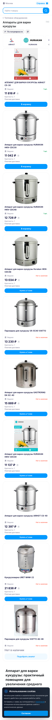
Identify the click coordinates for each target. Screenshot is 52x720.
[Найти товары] (46, 10)
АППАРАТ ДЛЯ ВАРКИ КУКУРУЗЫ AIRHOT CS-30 (25, 83)
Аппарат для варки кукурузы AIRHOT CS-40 (26, 515)
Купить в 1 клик (26, 291)
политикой (40, 702)
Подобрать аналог (26, 656)
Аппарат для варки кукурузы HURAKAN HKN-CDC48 (24, 208)
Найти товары (11, 10)
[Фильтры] (27, 31)
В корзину (26, 104)
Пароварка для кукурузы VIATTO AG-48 (24, 639)
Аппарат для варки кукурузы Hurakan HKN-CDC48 (26, 270)
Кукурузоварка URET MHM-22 (19, 577)
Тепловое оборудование (15, 18)
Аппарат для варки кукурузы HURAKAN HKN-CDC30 (24, 146)
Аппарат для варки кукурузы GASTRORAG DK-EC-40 (25, 393)
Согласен (26, 713)
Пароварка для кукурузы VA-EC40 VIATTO (25, 331)
